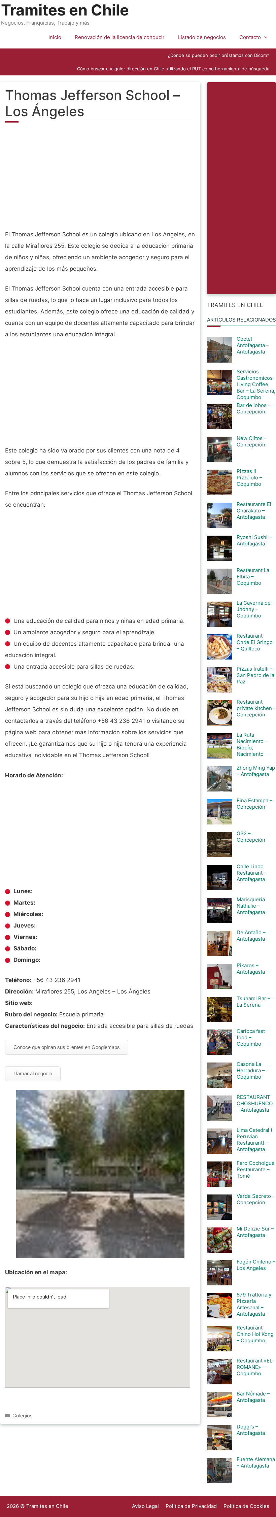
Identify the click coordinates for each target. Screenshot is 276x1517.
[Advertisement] (100, 180)
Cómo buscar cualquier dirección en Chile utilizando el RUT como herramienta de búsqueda (173, 68)
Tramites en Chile (65, 10)
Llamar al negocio (32, 1073)
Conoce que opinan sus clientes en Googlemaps (66, 1047)
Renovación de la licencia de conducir (120, 37)
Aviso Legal (145, 1506)
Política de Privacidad (191, 1506)
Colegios (22, 1415)
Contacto (250, 37)
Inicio (54, 37)
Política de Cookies (246, 1506)
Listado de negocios (202, 37)
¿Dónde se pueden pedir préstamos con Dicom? (218, 55)
